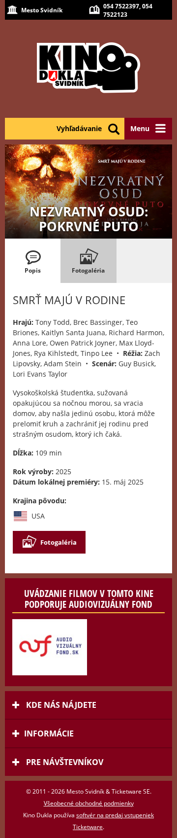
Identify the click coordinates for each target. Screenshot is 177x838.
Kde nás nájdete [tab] (60, 704)
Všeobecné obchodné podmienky (89, 803)
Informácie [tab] (49, 733)
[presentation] (32, 261)
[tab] (32, 261)
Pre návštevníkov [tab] (63, 762)
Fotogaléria (58, 542)
